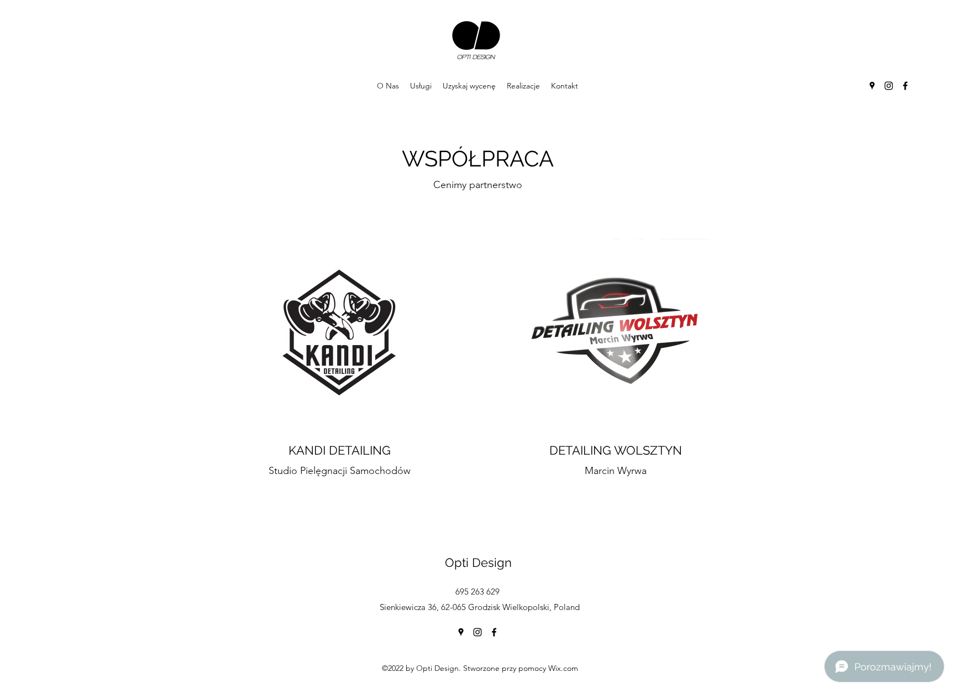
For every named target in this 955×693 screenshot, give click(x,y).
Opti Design (478, 562)
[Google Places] (872, 85)
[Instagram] (888, 85)
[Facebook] (905, 85)
